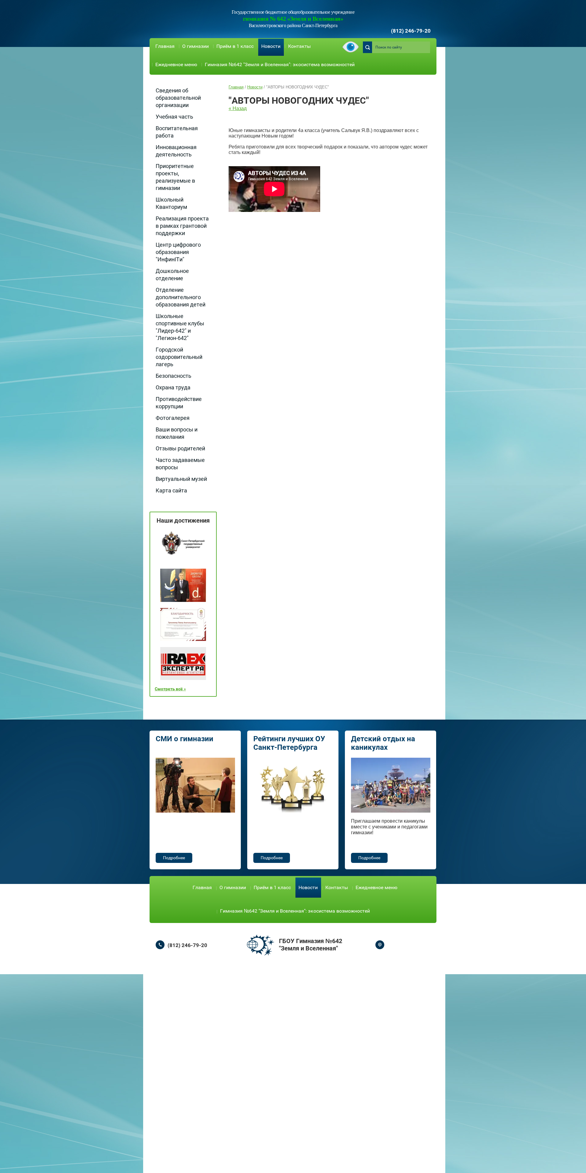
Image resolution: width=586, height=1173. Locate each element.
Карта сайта (171, 490)
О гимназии (195, 46)
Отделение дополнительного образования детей (180, 297)
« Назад (238, 108)
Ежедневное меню (176, 64)
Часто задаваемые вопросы (180, 463)
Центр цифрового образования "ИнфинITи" (178, 252)
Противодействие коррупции (179, 402)
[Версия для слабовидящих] (351, 47)
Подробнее (174, 857)
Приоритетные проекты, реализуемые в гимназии (175, 177)
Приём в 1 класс (235, 46)
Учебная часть (174, 116)
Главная (165, 46)
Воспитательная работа (177, 132)
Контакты (299, 46)
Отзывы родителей (180, 448)
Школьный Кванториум (171, 203)
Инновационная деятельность (176, 151)
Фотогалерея (173, 418)
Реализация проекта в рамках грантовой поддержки (182, 225)
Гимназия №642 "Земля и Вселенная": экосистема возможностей (280, 64)
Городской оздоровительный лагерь (179, 356)
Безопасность (173, 376)
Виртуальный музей (181, 479)
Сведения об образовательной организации (178, 97)
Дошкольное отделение (172, 274)
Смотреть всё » (170, 688)
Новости (270, 46)
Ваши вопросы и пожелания (176, 433)
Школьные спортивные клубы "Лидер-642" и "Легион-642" (180, 327)
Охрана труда (173, 387)
